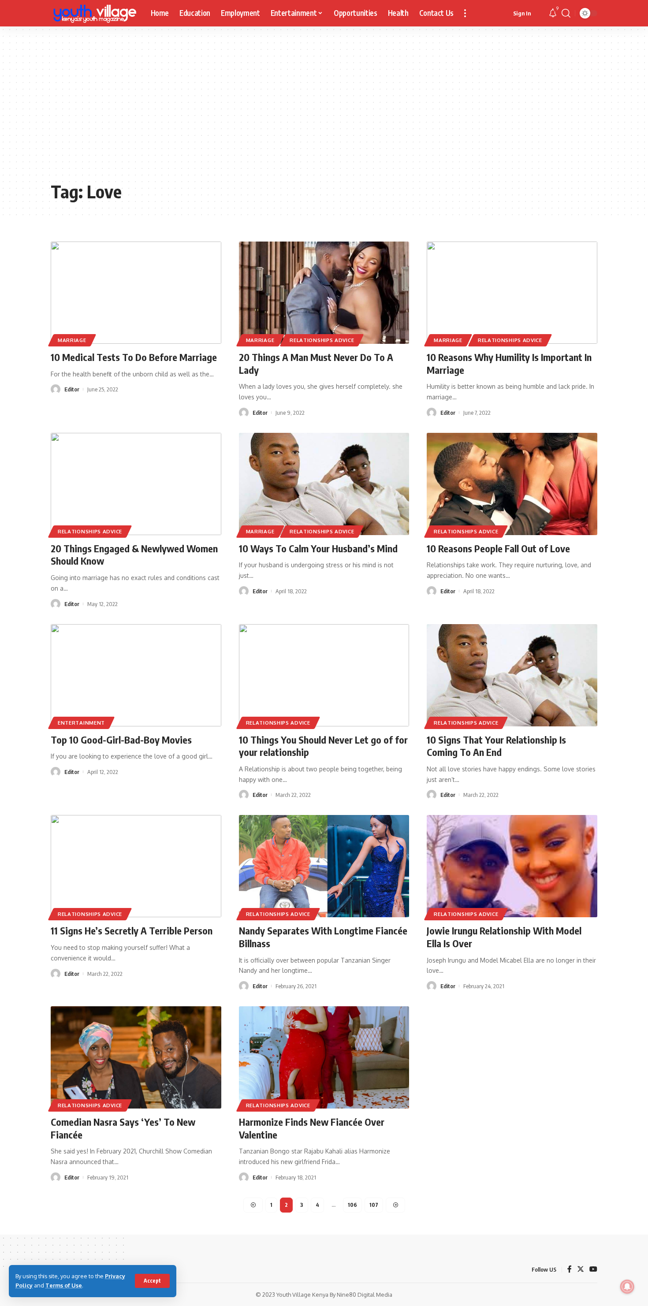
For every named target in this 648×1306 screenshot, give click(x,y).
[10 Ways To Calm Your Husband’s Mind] (324, 484)
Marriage (72, 340)
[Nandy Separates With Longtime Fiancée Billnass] (324, 866)
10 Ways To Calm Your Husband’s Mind (318, 548)
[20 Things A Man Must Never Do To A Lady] (324, 293)
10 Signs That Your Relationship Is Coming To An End (496, 746)
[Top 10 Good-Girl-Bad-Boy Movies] (136, 675)
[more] (465, 13)
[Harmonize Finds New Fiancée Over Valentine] (324, 1057)
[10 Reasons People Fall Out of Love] (512, 484)
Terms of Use (63, 1285)
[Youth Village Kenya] (94, 13)
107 (373, 1205)
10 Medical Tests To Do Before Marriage (134, 357)
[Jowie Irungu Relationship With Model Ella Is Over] (512, 866)
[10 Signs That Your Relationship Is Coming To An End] (512, 675)
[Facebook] (569, 1269)
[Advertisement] (324, 110)
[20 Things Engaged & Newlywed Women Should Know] (136, 484)
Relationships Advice (322, 340)
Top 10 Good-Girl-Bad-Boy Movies (121, 739)
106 (352, 1205)
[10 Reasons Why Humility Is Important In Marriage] (512, 293)
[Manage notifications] (627, 1287)
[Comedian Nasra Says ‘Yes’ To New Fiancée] (136, 1057)
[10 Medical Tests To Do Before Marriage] (136, 293)
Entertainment (81, 722)
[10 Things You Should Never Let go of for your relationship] (324, 675)
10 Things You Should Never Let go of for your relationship (323, 746)
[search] (566, 13)
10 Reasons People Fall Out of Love (498, 548)
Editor (71, 389)
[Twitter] (580, 1269)
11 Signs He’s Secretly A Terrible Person (131, 930)
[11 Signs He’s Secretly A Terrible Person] (136, 866)
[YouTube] (593, 1269)
